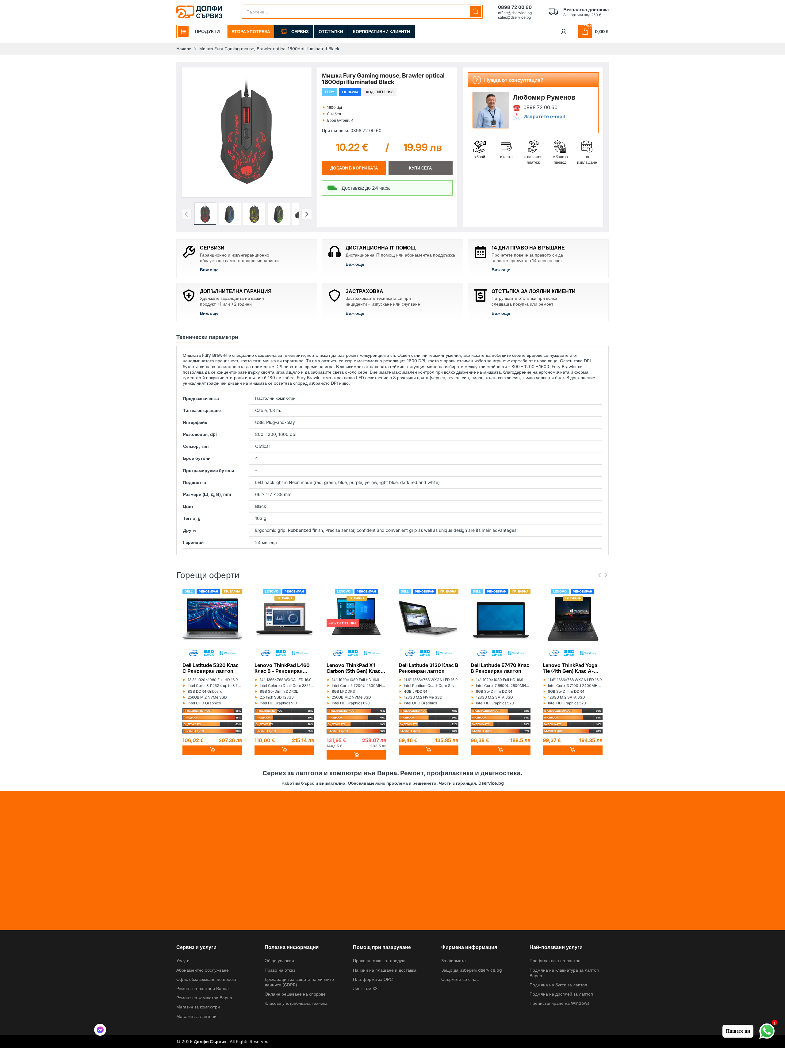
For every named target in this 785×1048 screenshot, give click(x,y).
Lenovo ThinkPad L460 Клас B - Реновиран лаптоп (282, 668)
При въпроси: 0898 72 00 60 (351, 130)
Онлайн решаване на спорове (295, 994)
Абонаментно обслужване (202, 970)
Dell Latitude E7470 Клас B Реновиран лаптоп (500, 668)
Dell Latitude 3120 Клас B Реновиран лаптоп (428, 668)
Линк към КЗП (367, 988)
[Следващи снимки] (306, 214)
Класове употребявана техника (296, 1003)
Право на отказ (280, 970)
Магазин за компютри (198, 1006)
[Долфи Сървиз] (199, 12)
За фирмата (453, 960)
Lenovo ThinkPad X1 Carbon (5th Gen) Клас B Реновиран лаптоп (356, 668)
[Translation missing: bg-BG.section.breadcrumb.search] (475, 11)
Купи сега (420, 168)
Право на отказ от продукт (379, 960)
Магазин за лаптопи (196, 1016)
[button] (205, 214)
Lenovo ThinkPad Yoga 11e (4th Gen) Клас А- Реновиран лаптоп (570, 668)
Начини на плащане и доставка (384, 970)
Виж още (209, 269)
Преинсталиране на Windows (559, 1003)
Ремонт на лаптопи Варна (202, 988)
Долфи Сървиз (210, 1041)
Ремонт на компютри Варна (204, 997)
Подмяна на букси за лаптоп (558, 984)
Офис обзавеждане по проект (206, 979)
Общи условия (279, 960)
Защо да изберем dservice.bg (471, 970)
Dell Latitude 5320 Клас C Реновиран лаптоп (210, 668)
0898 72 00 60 (540, 107)
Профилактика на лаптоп (555, 960)
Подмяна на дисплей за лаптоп (561, 994)
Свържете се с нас (460, 979)
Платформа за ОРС (373, 979)
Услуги (183, 960)
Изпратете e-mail (544, 117)
